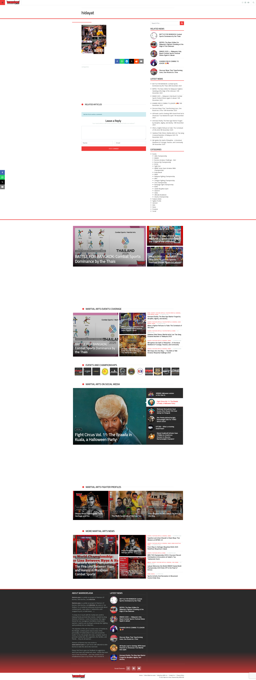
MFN (155, 178)
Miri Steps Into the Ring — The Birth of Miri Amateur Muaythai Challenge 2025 (162, 352)
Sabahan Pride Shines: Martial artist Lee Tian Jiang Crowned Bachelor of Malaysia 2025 (168, 134)
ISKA (153, 205)
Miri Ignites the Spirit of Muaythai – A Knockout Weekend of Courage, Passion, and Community (167, 141)
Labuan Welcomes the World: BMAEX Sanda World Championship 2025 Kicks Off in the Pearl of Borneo (164, 568)
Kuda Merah (158, 172)
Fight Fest (157, 166)
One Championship (160, 183)
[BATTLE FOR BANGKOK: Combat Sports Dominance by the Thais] (92, 118)
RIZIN (156, 187)
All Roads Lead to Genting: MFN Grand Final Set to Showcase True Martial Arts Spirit (168, 114)
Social (154, 211)
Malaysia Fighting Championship (164, 176)
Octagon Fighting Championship (164, 180)
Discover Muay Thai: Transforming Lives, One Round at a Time (170, 71)
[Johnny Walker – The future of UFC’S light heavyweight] (128, 505)
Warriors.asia (76, 597)
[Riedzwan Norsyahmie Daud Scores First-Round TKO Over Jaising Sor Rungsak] (109, 416)
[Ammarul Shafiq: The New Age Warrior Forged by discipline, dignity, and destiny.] (114, 657)
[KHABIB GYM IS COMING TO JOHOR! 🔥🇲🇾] (92, 139)
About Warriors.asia (149, 675)
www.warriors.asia (78, 645)
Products (155, 209)
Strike (156, 193)
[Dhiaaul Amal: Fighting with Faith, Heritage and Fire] (132, 545)
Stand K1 (157, 191)
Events (154, 154)
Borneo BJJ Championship (162, 162)
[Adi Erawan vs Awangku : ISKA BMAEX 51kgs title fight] (164, 505)
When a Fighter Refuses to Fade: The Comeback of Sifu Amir (165, 326)
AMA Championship (160, 156)
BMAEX (156, 158)
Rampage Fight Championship (164, 185)
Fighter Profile (156, 201)
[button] (84, 128)
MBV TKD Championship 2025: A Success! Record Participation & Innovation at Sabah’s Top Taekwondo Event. (164, 557)
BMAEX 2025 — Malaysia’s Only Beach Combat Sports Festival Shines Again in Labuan (170, 53)
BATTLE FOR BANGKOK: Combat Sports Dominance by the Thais (170, 35)
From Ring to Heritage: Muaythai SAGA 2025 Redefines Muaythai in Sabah (163, 548)
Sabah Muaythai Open (161, 189)
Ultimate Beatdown (160, 195)
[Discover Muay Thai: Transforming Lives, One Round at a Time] (113, 139)
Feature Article (156, 199)
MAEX (156, 174)
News (154, 207)
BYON (156, 164)
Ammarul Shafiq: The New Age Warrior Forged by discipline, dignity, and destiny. (167, 122)
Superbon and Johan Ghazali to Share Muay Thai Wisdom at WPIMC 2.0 (164, 539)
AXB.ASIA (92, 599)
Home (140, 675)
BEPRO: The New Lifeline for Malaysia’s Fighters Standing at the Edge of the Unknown (171, 44)
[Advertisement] (114, 84)
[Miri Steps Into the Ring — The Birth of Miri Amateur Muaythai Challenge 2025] (132, 568)
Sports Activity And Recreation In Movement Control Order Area (163, 577)
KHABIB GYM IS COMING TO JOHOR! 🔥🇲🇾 (169, 62)
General (154, 203)
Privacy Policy (180, 675)
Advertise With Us (162, 675)
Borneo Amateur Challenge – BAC (165, 160)
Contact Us (172, 675)
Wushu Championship (161, 197)
